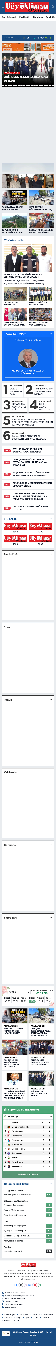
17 (45, 85)
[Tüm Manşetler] (51, 240)
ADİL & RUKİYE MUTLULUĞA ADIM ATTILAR (39, 1094)
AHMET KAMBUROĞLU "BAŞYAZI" (28, 371)
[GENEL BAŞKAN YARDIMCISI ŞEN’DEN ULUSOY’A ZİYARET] (41, 1047)
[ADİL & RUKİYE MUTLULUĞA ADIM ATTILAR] (41, 1078)
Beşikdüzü (11, 554)
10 (27, 85)
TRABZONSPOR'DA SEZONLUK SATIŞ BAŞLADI (43, 392)
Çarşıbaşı (38, 17)
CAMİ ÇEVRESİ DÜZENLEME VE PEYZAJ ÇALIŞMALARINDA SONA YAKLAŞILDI (30, 462)
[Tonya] (51, 700)
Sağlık (35, 1317)
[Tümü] (51, 519)
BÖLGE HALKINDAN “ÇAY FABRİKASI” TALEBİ (16, 392)
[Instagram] (26, 1285)
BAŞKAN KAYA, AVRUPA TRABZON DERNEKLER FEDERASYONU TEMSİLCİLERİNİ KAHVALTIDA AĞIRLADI (32, 422)
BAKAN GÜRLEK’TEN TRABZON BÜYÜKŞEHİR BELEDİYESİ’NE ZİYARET (29, 437)
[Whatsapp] (40, 1285)
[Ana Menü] (3, 7)
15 (40, 85)
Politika (46, 1317)
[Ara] (53, 7)
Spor (7, 627)
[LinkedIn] (30, 1285)
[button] (52, 180)
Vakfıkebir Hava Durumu (15, 1293)
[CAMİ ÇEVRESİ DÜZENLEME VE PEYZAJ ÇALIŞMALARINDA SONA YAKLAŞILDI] (41, 1015)
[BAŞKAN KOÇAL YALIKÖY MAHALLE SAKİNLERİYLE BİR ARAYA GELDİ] (14, 1047)
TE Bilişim (34, 1342)
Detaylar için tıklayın (28, 1174)
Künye (16, 1320)
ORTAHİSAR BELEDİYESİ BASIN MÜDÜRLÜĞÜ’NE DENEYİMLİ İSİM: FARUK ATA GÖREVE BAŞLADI (30, 496)
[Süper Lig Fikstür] (51, 1184)
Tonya (8, 699)
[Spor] (51, 627)
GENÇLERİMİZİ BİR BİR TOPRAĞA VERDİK (28, 341)
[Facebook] (16, 1285)
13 (34, 85)
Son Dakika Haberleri (14, 1304)
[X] (21, 1285)
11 (29, 85)
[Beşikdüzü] (51, 554)
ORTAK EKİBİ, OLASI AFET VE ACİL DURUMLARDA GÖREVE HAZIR (19, 407)
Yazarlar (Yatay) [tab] (16, 334)
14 (37, 85)
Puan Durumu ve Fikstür (15, 1299)
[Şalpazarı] (51, 918)
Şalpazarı (10, 917)
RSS (7, 1333)
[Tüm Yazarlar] (51, 334)
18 (47, 85)
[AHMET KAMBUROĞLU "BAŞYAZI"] (28, 358)
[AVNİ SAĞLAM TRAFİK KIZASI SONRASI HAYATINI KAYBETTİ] (14, 1015)
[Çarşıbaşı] (51, 845)
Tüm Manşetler (11, 1301)
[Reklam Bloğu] (28, 47)
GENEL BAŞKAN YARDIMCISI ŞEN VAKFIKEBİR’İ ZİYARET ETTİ (45, 407)
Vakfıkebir (24, 17)
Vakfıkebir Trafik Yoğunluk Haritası (19, 1296)
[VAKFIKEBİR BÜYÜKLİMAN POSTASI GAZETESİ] (27, 7)
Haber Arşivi (10, 1307)
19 (50, 85)
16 (42, 85)
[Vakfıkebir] (51, 772)
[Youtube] (35, 1285)
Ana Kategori (9, 17)
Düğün (7, 1320)
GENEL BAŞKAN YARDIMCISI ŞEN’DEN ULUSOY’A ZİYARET (40, 1062)
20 (53, 85)
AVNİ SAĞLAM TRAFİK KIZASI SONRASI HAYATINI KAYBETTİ (13, 1031)
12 (32, 85)
